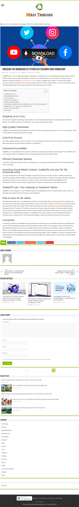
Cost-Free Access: (9, 98)
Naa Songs (59, 498)
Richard (6, 72)
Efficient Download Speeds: (12, 102)
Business (4, 427)
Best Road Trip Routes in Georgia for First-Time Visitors (29, 407)
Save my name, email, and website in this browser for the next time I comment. (28, 359)
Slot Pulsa (4, 485)
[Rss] (36, 502)
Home (3, 24)
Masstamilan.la (41, 504)
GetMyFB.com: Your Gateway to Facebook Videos (18, 106)
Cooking (3, 456)
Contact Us (51, 498)
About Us (35, 498)
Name (4, 340)
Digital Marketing (6, 430)
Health (3, 465)
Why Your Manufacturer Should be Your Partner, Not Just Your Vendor (21, 380)
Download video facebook (28, 80)
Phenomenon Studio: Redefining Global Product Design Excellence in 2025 (39, 300)
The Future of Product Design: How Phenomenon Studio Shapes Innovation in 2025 (13, 298)
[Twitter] (40, 502)
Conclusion (8, 110)
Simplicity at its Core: (10, 94)
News (8, 24)
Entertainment (5, 433)
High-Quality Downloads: (12, 96)
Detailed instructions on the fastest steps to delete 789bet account (64, 272)
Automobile (4, 436)
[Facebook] (38, 502)
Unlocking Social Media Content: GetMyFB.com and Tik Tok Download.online (26, 104)
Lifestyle (3, 472)
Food (3, 449)
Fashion (3, 446)
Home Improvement (7, 469)
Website (4, 353)
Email (4, 346)
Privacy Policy (43, 498)
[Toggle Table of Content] (44, 91)
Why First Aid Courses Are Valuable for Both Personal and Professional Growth (36, 399)
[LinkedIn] (42, 502)
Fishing (3, 462)
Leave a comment (35, 72)
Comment (5, 322)
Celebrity (4, 453)
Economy (4, 459)
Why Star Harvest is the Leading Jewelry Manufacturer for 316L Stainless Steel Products (26, 394)
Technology (4, 424)
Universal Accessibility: (11, 100)
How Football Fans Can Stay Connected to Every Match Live (30, 385)
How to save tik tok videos (12, 108)
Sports (3, 475)
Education (4, 440)
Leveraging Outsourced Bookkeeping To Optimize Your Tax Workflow (64, 298)
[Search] (53, 370)
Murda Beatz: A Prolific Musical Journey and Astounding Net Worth (14, 272)
